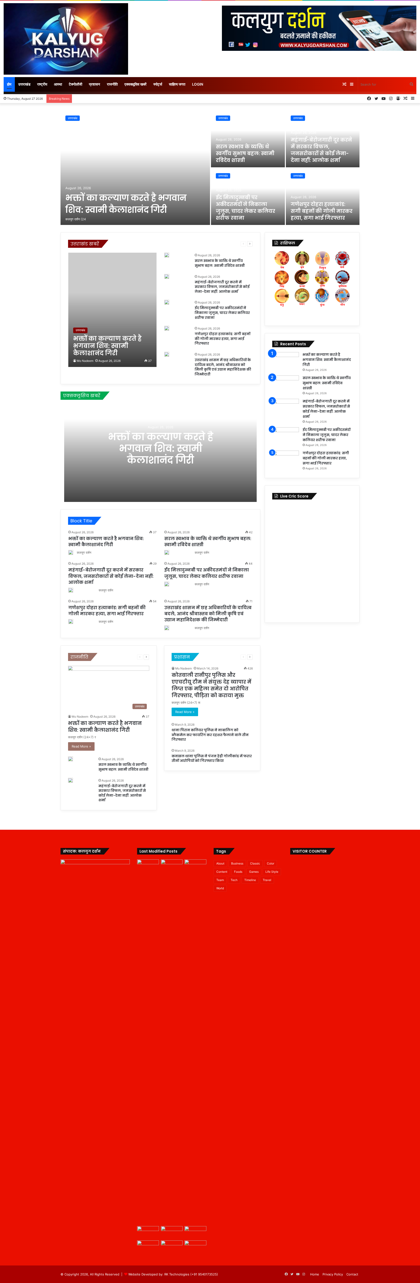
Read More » (81, 746)
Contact (352, 1274)
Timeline (250, 880)
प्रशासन (94, 84)
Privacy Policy (333, 1274)
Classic (255, 863)
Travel (267, 880)
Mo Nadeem (85, 361)
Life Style (271, 871)
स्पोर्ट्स (157, 84)
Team (220, 880)
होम (9, 84)
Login (197, 84)
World (220, 888)
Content (221, 871)
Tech (234, 880)
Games (254, 871)
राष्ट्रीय (42, 84)
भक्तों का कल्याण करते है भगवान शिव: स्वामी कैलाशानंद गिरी (125, 204)
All (113, 244)
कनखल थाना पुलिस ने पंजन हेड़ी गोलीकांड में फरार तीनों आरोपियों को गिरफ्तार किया (212, 758)
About (220, 863)
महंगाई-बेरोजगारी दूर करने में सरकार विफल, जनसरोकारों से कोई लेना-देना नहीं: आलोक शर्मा (321, 150)
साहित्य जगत (177, 84)
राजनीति (112, 84)
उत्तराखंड (24, 84)
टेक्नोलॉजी (75, 84)
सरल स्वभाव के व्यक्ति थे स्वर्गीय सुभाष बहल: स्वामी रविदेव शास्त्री (245, 153)
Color (270, 863)
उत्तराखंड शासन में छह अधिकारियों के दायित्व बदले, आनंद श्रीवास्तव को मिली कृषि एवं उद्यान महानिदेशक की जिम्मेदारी (223, 367)
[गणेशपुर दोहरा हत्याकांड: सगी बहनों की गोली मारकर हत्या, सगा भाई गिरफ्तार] (323, 196)
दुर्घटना (203, 244)
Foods (238, 871)
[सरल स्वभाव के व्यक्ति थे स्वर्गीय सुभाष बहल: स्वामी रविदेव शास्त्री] (248, 139)
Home (314, 1274)
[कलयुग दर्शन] (66, 39)
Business (237, 863)
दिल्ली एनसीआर (188, 244)
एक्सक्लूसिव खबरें (135, 84)
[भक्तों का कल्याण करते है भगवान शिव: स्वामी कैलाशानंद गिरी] (135, 168)
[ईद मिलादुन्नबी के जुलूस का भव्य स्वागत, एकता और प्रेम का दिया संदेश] (195, 1246)
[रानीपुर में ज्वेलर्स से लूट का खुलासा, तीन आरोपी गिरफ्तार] (148, 1246)
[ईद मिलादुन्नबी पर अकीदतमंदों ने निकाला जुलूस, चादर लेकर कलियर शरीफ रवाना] (166, 302)
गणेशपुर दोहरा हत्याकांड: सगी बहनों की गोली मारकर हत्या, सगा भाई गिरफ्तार (321, 211)
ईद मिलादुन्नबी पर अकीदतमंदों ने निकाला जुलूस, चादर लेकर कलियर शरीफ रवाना (245, 207)
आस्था (58, 84)
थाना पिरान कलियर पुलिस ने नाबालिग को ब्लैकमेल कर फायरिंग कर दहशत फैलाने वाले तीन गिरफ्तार (210, 735)
